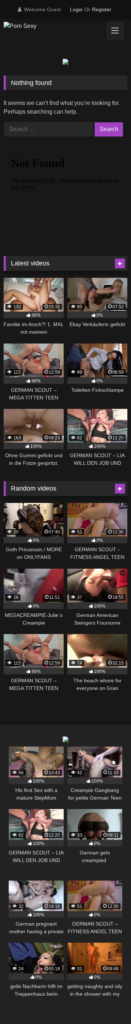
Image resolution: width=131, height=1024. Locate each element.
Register (101, 9)
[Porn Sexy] (54, 26)
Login (76, 9)
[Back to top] (108, 1002)
